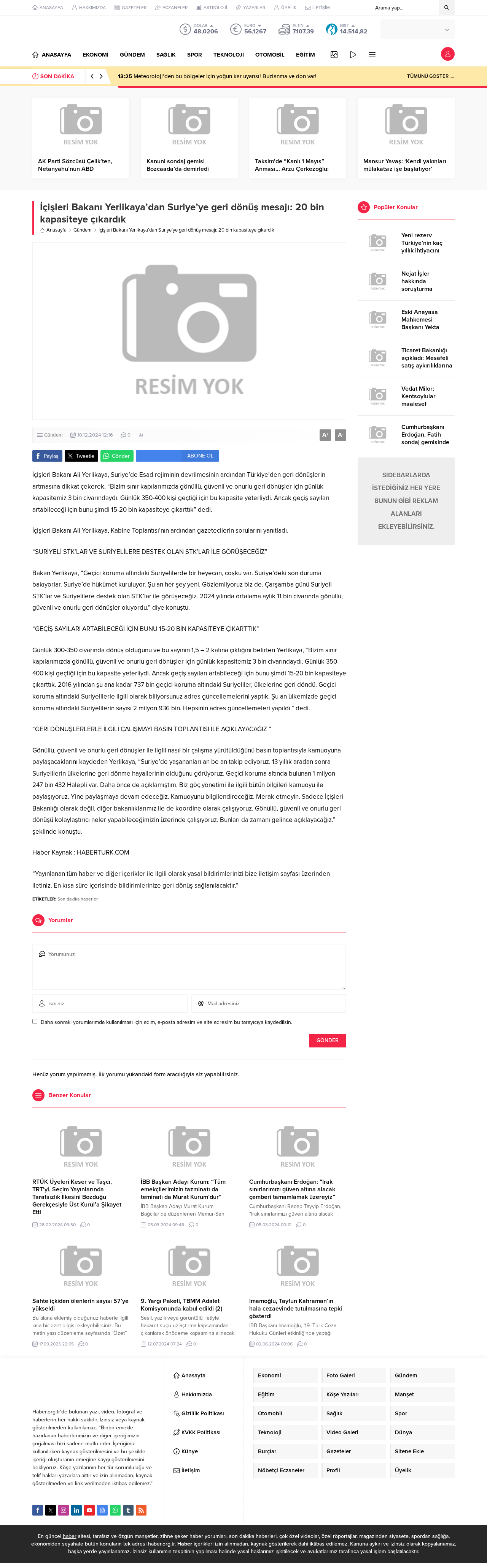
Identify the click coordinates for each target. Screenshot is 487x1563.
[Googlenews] (102, 1510)
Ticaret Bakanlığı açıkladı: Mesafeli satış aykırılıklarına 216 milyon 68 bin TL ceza (426, 366)
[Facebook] (37, 1510)
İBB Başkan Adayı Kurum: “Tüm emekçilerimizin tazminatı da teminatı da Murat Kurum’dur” (183, 1189)
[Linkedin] (76, 1510)
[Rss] (141, 1510)
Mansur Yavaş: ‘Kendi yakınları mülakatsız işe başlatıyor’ (404, 165)
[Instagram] (63, 1510)
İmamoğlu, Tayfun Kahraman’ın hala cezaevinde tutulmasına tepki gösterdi (295, 1308)
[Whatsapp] (115, 1510)
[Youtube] (89, 1510)
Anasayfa (56, 230)
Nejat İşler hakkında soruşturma (417, 281)
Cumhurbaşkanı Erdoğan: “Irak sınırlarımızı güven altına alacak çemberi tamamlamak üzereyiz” (292, 1189)
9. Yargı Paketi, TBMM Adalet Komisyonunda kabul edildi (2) (181, 1304)
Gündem (82, 230)
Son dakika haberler (77, 899)
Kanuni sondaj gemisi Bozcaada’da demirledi (177, 165)
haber (69, 1536)
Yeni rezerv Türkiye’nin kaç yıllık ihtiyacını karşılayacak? (421, 247)
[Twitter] (50, 1510)
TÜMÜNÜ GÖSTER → (431, 76)
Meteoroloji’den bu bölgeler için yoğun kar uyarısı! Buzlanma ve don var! (217, 76)
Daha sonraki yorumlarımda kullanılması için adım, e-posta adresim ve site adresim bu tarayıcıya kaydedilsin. (166, 1022)
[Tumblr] (128, 1510)
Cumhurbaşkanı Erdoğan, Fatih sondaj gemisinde (425, 434)
